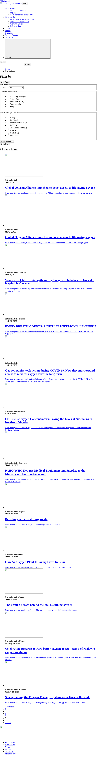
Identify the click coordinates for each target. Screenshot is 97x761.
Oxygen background (18, 10)
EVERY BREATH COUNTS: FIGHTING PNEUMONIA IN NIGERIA (51, 326)
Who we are (10, 8)
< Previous (9, 707)
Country (5, 87)
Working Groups (16, 24)
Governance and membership (21, 15)
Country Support (11, 35)
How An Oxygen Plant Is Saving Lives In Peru (35, 562)
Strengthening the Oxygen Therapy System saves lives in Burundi (47, 697)
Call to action (15, 26)
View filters (5, 82)
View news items (7, 141)
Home (7, 69)
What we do (10, 17)
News (7, 28)
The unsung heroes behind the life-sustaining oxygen (38, 604)
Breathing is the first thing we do (26, 519)
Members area (10, 754)
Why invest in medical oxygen (22, 19)
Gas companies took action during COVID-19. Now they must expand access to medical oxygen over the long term (50, 372)
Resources (9, 33)
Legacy (13, 12)
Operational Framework (19, 21)
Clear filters (5, 144)
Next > (8, 723)
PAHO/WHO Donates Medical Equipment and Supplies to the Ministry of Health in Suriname (45, 472)
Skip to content (6, 1)
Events (7, 31)
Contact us (9, 37)
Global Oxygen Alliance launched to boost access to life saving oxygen (50, 187)
